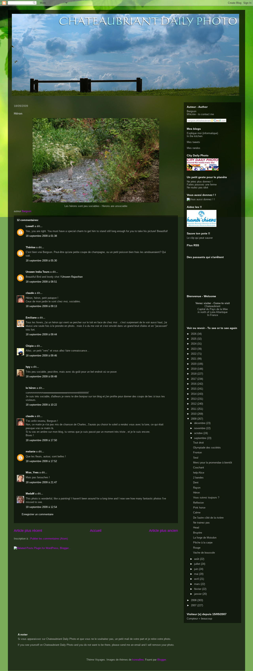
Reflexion (198, 502)
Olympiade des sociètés (207, 447)
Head (196, 527)
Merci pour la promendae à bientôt (212, 462)
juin (196, 569)
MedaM (30, 493)
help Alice (198, 472)
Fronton (197, 452)
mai (196, 573)
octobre (198, 433)
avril (197, 578)
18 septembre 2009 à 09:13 (41, 306)
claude (30, 292)
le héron (31, 387)
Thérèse (30, 247)
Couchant (198, 467)
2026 (194, 333)
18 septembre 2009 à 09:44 (41, 334)
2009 (194, 418)
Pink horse (199, 507)
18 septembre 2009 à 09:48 (41, 376)
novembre (200, 428)
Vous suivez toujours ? (206, 497)
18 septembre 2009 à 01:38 (41, 235)
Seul (195, 457)
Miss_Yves (32, 472)
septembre (200, 438)
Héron (196, 492)
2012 (194, 403)
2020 (194, 363)
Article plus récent (28, 531)
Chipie (30, 345)
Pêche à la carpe (202, 542)
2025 (194, 338)
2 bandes (198, 477)
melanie (30, 451)
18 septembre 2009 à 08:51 (41, 281)
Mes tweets (193, 142)
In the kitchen (194, 136)
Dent (195, 482)
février (198, 588)
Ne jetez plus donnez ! (199, 181)
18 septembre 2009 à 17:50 (41, 440)
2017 (194, 378)
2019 (194, 368)
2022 (194, 353)
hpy (28, 366)
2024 (194, 343)
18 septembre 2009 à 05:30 (41, 260)
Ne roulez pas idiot (197, 187)
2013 (194, 398)
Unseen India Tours (37, 271)
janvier (198, 593)
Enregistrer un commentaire (37, 514)
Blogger (161, 659)
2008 (194, 600)
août (197, 558)
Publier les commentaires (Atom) (49, 538)
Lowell (30, 226)
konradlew (137, 659)
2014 (194, 393)
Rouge (196, 547)
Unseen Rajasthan (72, 276)
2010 (194, 413)
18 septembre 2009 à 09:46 (41, 355)
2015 (194, 388)
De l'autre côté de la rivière (208, 517)
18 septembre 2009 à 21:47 (41, 482)
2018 (194, 373)
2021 (194, 358)
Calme (196, 512)
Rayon (196, 487)
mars (197, 584)
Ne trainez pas (201, 522)
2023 (194, 348)
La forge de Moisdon (204, 537)
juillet (197, 563)
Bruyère (197, 532)
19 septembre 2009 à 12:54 (41, 507)
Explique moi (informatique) (202, 133)
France (214, 315)
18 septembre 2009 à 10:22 (41, 404)
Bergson (191, 111)
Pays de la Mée (219, 309)
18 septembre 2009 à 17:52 (41, 461)
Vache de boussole (204, 552)
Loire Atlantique (219, 312)
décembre (200, 423)
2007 (194, 605)
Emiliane (31, 317)
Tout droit (198, 442)
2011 (194, 408)
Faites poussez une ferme (202, 184)
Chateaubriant (212, 306)
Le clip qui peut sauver (200, 237)
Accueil (95, 531)
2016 (194, 383)
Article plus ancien (163, 531)
